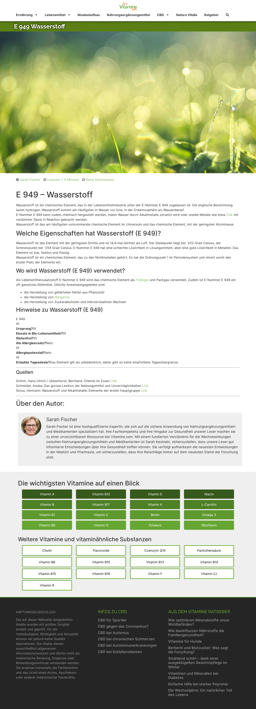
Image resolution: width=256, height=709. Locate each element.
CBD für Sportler (112, 620)
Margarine (62, 297)
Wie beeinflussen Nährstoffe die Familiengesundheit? (196, 633)
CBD (160, 15)
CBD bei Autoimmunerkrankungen (127, 645)
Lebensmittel (55, 15)
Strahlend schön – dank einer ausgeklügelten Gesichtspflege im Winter (197, 662)
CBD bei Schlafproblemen (120, 652)
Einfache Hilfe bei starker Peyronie (198, 684)
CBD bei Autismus (113, 633)
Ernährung (24, 15)
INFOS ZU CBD (112, 611)
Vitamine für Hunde (185, 641)
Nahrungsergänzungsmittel (128, 15)
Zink (229, 215)
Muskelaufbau (89, 15)
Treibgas (142, 280)
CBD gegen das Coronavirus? (123, 626)
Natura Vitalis (186, 15)
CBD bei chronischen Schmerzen (126, 639)
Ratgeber (211, 15)
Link (114, 381)
